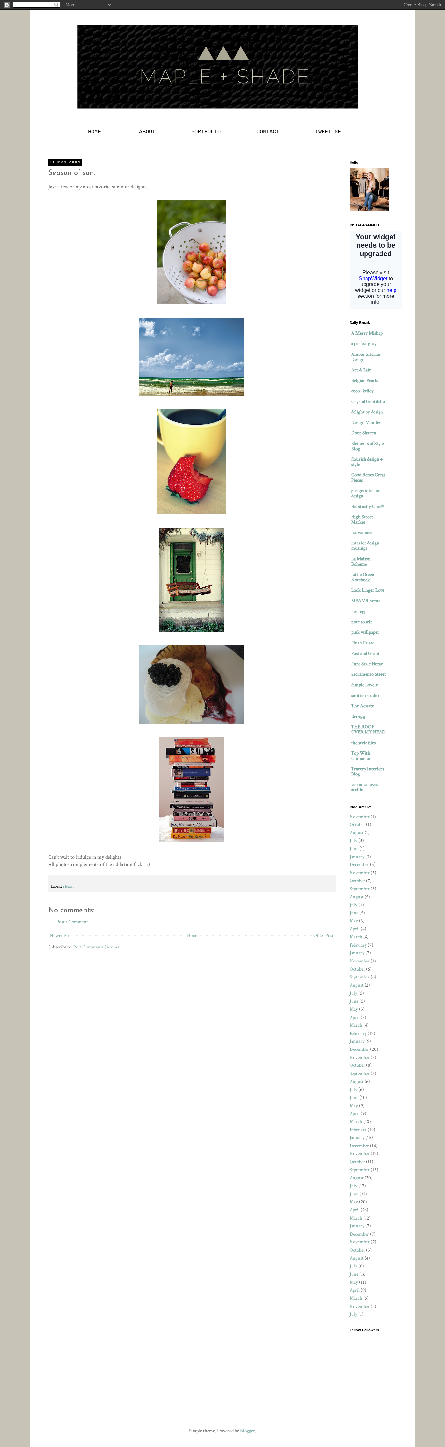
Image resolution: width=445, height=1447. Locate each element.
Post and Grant (365, 653)
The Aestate (362, 706)
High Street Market (362, 519)
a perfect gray (364, 343)
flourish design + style (367, 462)
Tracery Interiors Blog (367, 771)
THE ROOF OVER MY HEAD (368, 729)
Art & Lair (361, 370)
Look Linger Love (367, 590)
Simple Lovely (364, 685)
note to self (361, 622)
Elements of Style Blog (367, 446)
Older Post (323, 936)
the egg (358, 716)
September (360, 889)
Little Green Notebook (362, 577)
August (357, 833)
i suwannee (361, 532)
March (356, 937)
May (354, 921)
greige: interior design (365, 493)
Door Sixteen (363, 433)
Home (192, 936)
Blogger (247, 1431)
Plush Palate (362, 643)
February (358, 945)
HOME (96, 132)
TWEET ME (328, 132)
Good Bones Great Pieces (368, 477)
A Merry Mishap (367, 333)
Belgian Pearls (364, 380)
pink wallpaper (365, 632)
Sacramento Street (368, 674)
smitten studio (365, 695)
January (357, 857)
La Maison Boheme (361, 561)
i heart (68, 886)
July (353, 840)
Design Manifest (366, 422)
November (360, 817)
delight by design (367, 412)
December (359, 864)
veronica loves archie (364, 787)
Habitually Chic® (367, 506)
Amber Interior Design (366, 357)
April (355, 929)
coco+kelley (362, 391)
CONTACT (267, 132)
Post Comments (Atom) (96, 947)
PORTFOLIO (206, 132)
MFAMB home (365, 601)
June (354, 849)
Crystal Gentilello (368, 401)
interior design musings (365, 545)
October (357, 824)
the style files (363, 743)
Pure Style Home (367, 664)
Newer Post (61, 936)
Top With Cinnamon (361, 755)
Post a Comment (72, 922)
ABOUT (147, 132)
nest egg (358, 611)
